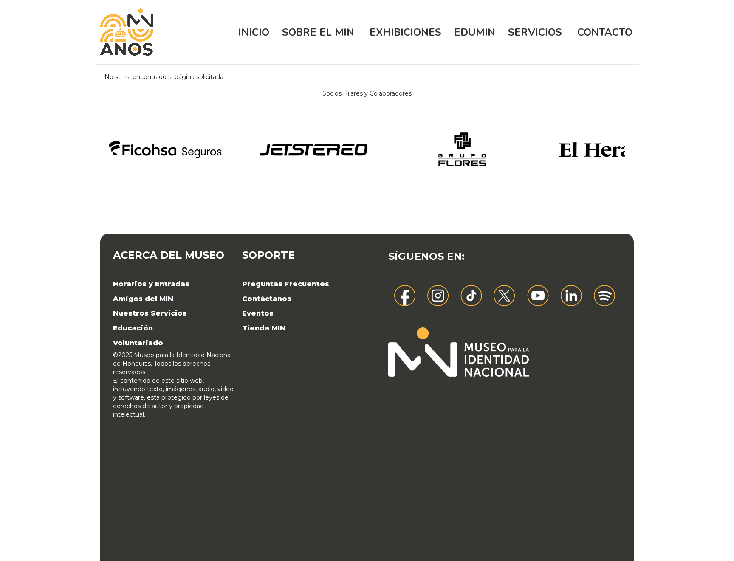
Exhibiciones (405, 32)
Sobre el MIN (318, 32)
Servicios (535, 32)
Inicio (253, 32)
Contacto (604, 32)
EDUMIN (474, 32)
